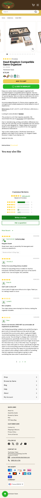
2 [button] (19, 362)
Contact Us (11, 427)
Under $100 (18, 18)
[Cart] (33, 5)
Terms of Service (13, 434)
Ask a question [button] (20, 223)
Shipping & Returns (13, 430)
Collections (10, 18)
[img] (6, 236)
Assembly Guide (13, 413)
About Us (10, 410)
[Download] (14, 145)
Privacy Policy (12, 432)
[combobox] (20, 12)
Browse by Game (13, 415)
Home (3, 18)
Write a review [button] (20, 217)
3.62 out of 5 (26, 196)
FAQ (9, 418)
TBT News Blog (12, 420)
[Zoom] (33, 49)
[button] (7, 59)
